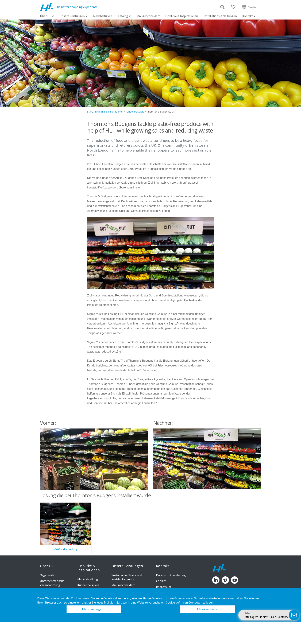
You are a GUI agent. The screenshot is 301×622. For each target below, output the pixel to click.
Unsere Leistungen (72, 16)
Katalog (123, 16)
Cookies (161, 581)
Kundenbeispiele (134, 111)
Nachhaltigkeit (102, 16)
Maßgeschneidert (148, 16)
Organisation (48, 575)
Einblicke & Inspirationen (181, 16)
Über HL (45, 16)
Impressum (163, 587)
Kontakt (247, 16)
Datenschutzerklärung (171, 575)
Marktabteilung (87, 579)
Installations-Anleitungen (220, 16)
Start (90, 111)
